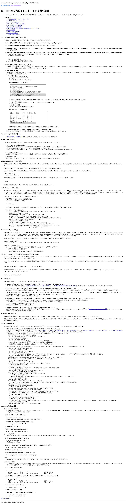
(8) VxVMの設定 (10, 30)
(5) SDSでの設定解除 (71, 330)
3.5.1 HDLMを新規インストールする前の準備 (38, 285)
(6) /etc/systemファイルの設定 (13, 26)
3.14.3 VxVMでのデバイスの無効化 (98, 309)
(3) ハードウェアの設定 (12, 22)
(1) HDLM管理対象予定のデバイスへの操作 (17, 19)
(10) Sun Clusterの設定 (12, 33)
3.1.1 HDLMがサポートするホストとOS (15, 136)
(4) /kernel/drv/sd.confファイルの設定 (15, 23)
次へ (9, 498)
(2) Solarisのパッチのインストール (15, 20)
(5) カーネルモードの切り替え (14, 25)
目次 (2, 498)
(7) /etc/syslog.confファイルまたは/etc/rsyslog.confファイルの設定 (22, 28)
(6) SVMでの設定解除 (116, 330)
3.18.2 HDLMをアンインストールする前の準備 (50, 330)
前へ (5, 498)
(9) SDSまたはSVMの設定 (13, 31)
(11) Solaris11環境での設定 (13, 34)
